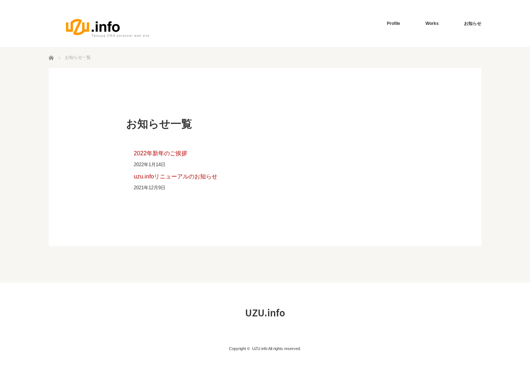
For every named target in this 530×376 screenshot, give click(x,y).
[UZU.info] (108, 28)
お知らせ (472, 23)
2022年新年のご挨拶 (160, 153)
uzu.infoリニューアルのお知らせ (175, 176)
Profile (393, 23)
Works (432, 23)
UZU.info (265, 312)
